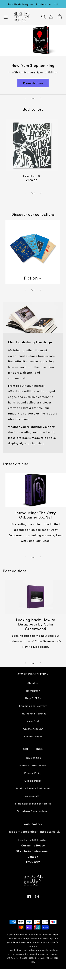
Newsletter (33, 690)
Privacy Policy (33, 773)
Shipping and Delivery (33, 705)
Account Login (33, 736)
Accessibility (32, 796)
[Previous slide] (25, 98)
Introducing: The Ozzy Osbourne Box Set (35, 514)
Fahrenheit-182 (31, 176)
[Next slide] (41, 98)
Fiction (31, 277)
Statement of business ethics (33, 803)
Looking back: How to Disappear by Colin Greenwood (35, 624)
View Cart (33, 721)
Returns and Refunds (33, 713)
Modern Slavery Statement (33, 788)
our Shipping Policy (46, 942)
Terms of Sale (33, 757)
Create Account (33, 728)
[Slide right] (41, 192)
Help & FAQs (33, 698)
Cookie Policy (32, 780)
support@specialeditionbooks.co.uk (34, 831)
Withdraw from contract (33, 811)
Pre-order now (33, 83)
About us (33, 683)
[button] (5, 17)
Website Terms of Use (32, 765)
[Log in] (51, 17)
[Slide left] (25, 192)
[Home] (21, 17)
